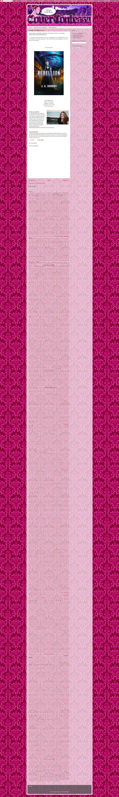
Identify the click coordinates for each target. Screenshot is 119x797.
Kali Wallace (41, 479)
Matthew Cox (65, 565)
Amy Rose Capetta (46, 225)
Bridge (66, 273)
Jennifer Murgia (47, 453)
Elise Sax (40, 346)
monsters (56, 591)
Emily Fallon (44, 354)
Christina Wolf (57, 298)
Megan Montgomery (43, 571)
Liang (33, 532)
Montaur (61, 591)
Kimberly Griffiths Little (44, 502)
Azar (38, 248)
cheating (46, 294)
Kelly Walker (55, 496)
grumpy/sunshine (37, 394)
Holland (37, 416)
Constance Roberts (44, 312)
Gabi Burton (54, 380)
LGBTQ (55, 531)
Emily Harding (55, 354)
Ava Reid (58, 246)
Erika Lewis (57, 363)
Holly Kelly (38, 417)
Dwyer (53, 341)
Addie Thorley (62, 201)
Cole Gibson (35, 309)
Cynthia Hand (64, 319)
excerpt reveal (31, 367)
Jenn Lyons (64, 445)
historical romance (54, 413)
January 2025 (31, 441)
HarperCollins (64, 404)
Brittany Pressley (65, 274)
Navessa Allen (36, 599)
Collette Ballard (38, 311)
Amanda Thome (56, 219)
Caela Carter (34, 281)
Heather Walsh (31, 411)
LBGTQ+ (41, 527)
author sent (39, 246)
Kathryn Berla (31, 489)
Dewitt (51, 334)
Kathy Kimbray (51, 489)
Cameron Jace (41, 282)
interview (66, 425)
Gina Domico (59, 385)
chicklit (46, 295)
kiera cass (61, 500)
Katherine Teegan (64, 488)
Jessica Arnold (50, 456)
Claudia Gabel (45, 307)
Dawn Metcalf (58, 328)
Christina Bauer (59, 296)
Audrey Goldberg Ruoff (46, 243)
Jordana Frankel (50, 466)
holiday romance (31, 416)
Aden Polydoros (35, 202)
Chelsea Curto (51, 294)
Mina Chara (51, 587)
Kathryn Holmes (44, 489)
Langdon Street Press (37, 517)
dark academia (43, 325)
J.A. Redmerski (38, 431)
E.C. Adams (32, 342)
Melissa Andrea (36, 575)
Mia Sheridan (66, 579)
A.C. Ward (41, 197)
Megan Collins (31, 570)
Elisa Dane (35, 346)
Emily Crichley (37, 354)
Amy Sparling (65, 225)
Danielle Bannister (32, 323)
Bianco (66, 259)
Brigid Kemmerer (37, 274)
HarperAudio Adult (56, 404)
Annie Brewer (62, 233)
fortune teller (35, 376)
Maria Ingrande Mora (43, 557)
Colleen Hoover (61, 309)
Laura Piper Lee (66, 519)
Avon (33, 247)
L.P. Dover (35, 514)
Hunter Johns (47, 420)
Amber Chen (59, 220)
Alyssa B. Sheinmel (52, 215)
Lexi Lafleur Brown (44, 531)
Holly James (60, 416)
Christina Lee (51, 298)
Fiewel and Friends (59, 371)
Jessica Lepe (38, 457)
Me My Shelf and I (32, 569)
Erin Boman (62, 363)
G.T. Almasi (48, 380)
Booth (48, 269)
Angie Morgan (53, 229)
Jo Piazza (55, 461)
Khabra (39, 500)
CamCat (35, 282)
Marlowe (60, 561)
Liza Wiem (64, 539)
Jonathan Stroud (53, 465)
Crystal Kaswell (64, 317)
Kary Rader (49, 483)
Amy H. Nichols (52, 224)
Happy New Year (39, 400)
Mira (34, 588)
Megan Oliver (50, 571)
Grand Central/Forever (38, 391)
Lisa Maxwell (62, 536)
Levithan (37, 531)
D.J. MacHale (37, 320)
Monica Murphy (45, 591)
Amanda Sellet (35, 219)
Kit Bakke (46, 505)
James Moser (41, 437)
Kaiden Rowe (59, 478)
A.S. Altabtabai (61, 198)
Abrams (30, 201)
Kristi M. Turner (32, 509)
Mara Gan (56, 554)
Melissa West (52, 578)
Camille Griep (48, 282)
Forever (55, 374)
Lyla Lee (43, 545)
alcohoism (39, 206)
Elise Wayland (45, 346)
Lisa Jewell (49, 536)
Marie (37, 558)
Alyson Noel (45, 215)
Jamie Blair (52, 437)
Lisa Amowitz (53, 535)
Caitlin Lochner (46, 281)
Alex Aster (64, 206)
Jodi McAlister (53, 462)
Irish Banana (46, 427)
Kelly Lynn (39, 496)
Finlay (34, 372)
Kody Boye (42, 506)
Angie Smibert (59, 229)
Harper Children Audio (46, 403)
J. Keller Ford (64, 428)
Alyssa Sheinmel (66, 215)
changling (40, 291)
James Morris (35, 437)
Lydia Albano (65, 544)
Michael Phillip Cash (36, 582)
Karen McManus (50, 482)
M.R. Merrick (43, 549)
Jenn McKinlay (34, 446)
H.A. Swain (39, 395)
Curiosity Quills (35, 319)
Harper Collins (55, 403)
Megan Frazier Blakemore (60, 570)
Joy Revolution (53, 467)
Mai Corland (46, 553)
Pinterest (52, 127)
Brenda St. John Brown (40, 273)
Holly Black (48, 416)
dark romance (66, 325)
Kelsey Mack (32, 497)
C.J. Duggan (37, 278)
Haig (41, 396)
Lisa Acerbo (42, 535)
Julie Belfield (62, 469)
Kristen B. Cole (57, 506)
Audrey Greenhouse (55, 243)
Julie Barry (56, 469)
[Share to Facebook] (41, 140)
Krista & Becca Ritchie (49, 506)
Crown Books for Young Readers (38, 317)
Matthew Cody (58, 565)
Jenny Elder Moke (53, 454)
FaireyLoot (48, 367)
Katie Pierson (54, 492)
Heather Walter (38, 411)
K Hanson (59, 474)
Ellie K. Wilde (36, 351)
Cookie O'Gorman (32, 313)
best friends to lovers (63, 256)
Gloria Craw (66, 387)
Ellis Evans (53, 351)
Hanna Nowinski (56, 396)
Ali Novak (44, 211)
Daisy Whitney (61, 320)
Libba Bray (38, 532)
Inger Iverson (42, 424)
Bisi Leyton (36, 260)
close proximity (63, 308)
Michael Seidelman (52, 582)
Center (54, 290)
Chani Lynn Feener (46, 291)
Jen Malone (43, 445)
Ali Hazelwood (37, 211)
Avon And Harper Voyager (42, 247)
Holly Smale (56, 417)
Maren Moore (50, 556)
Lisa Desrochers (36, 536)
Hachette (30, 396)
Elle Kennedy (45, 350)
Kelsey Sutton (45, 497)
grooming (54, 392)
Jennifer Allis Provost (47, 448)
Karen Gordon (37, 482)
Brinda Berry (52, 274)
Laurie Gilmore (46, 526)
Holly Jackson (54, 416)
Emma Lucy (59, 358)
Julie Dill (58, 470)
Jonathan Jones (31, 465)
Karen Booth (50, 480)
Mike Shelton (32, 587)
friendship (34, 379)
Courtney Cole (43, 315)
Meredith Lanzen (35, 579)
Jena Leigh (58, 445)
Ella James (65, 349)
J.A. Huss (32, 431)
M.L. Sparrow (63, 548)
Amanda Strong (42, 219)
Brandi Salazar (34, 272)
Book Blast (46, 265)
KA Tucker (49, 478)
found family (41, 376)
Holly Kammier (32, 417)
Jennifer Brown (64, 448)
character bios (42, 292)
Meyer (52, 579)
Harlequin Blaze (58, 400)
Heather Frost (31, 408)
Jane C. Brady (54, 439)
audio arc (65, 242)
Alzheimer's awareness (39, 216)
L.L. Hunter (64, 513)
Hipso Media (33, 413)
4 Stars (33, 195)
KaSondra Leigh (63, 483)
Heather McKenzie (58, 409)
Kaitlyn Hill (36, 479)
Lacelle (51, 514)
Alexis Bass (44, 210)
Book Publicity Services (35, 268)
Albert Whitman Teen (32, 206)
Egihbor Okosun (62, 343)
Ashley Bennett (44, 239)
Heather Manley (66, 408)
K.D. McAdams (39, 476)
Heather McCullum (50, 409)
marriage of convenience (37, 562)
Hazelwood (60, 405)
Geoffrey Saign (42, 384)
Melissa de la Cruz (60, 575)
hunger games (41, 420)
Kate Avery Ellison (44, 484)
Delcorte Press (55, 332)
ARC (55, 236)
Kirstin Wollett (35, 505)
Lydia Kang (38, 545)
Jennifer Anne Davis (57, 448)
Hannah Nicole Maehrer (41, 399)
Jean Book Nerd (31, 444)
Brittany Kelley (58, 274)
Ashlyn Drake (58, 241)
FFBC (47, 371)
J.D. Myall (55, 431)
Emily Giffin (50, 354)
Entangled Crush (39, 360)
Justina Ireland (37, 474)
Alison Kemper (35, 214)
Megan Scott (56, 571)
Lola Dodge (46, 541)
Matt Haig (46, 565)
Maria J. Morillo (50, 557)
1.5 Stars (48, 193)
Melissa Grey (44, 576)
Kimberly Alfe (60, 501)
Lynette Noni (65, 545)
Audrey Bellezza (37, 243)
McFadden (44, 567)
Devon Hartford (45, 334)
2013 (37, 194)
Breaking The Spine (56, 272)
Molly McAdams (49, 589)
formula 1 (65, 375)
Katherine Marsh (42, 488)
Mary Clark (66, 562)
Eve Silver (37, 366)
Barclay (49, 252)
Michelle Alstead (50, 583)
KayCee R (54, 493)
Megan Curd (43, 570)
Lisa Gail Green (43, 536)
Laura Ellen (57, 518)
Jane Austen (49, 439)
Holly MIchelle (43, 417)
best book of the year (46, 256)
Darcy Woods (36, 325)
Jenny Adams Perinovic (45, 454)
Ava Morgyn (53, 246)
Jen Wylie (48, 445)
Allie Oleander (63, 214)
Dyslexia (56, 341)
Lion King (37, 535)
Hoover (67, 417)
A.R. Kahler (55, 198)
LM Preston (62, 540)
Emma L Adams (46, 358)
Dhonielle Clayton (56, 334)
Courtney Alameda (36, 315)
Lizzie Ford (45, 540)
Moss (55, 592)
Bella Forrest (50, 255)
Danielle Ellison (39, 323)
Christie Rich (52, 296)
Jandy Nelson (42, 439)
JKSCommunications (49, 461)
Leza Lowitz (51, 531)
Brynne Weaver (35, 277)
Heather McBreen (33, 409)
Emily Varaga (31, 356)
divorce (53, 337)
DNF (57, 337)
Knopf (64, 505)
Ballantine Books (40, 251)
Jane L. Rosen (66, 439)
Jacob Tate (31, 436)
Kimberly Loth (31, 504)
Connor (31, 312)
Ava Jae (47, 246)
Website (31, 127)
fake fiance (36, 368)
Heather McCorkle (41, 409)
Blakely (56, 260)
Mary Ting (65, 563)
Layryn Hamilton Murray (34, 527)
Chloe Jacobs (59, 295)
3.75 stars (67, 194)
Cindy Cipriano (62, 303)
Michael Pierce (44, 582)
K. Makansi (43, 475)
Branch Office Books (54, 270)
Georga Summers (50, 384)
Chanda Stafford (34, 291)
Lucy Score (59, 544)
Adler (44, 202)
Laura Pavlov (60, 519)
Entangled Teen (58, 360)
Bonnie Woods (65, 263)
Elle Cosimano (39, 350)
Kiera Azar (56, 500)
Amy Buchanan (63, 223)
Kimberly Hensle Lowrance (55, 502)
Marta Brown (45, 562)
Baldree (34, 251)
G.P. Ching (48, 379)
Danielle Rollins (62, 323)
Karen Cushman (57, 480)
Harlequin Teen (65, 400)
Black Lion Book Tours (43, 260)
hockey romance (43, 415)
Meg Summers (65, 569)
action (51, 201)
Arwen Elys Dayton (64, 238)
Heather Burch (43, 407)
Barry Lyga (59, 252)
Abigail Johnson (52, 199)
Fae (44, 367)
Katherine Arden (66, 487)
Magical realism (38, 553)
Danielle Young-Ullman (36, 324)
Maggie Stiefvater (52, 552)
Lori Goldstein (41, 543)
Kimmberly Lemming (53, 504)
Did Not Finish (55, 336)
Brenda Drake (65, 272)
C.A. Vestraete (59, 277)
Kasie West (54, 483)
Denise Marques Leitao (51, 333)
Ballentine (50, 251)
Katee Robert (53, 487)
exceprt (58, 366)
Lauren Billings (50, 522)
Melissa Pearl (32, 578)
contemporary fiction (53, 312)
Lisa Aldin (47, 535)
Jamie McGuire (65, 437)
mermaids (47, 579)
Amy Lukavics (31, 225)
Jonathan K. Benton (39, 465)
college (33, 311)
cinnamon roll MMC (50, 304)
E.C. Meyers (38, 342)
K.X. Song (44, 478)
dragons (46, 339)
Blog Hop (64, 260)
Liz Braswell (47, 539)
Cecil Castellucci (31, 290)
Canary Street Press (43, 283)
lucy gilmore (46, 544)
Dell (66, 332)
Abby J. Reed (32, 199)
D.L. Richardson (47, 320)
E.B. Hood (67, 341)
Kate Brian (52, 484)
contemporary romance (63, 312)
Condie (51, 311)
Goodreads (50, 106)
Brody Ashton (51, 276)
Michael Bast (50, 580)
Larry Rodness (55, 517)
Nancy (43, 596)
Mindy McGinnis (64, 587)
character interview (50, 292)
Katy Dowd (38, 493)
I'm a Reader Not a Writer (44, 421)
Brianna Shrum (54, 273)
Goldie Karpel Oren (43, 388)
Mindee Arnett (57, 587)
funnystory (42, 379)
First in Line (39, 372)
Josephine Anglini (63, 466)
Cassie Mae (63, 286)
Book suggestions (49, 268)
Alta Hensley (39, 215)
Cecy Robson (43, 290)
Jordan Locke (34, 466)
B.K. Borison (50, 250)
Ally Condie (34, 215)
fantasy (57, 368)
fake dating (31, 368)
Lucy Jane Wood (52, 544)
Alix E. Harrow (48, 214)
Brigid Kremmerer (45, 274)
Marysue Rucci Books (33, 565)
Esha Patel (47, 364)
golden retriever (35, 388)
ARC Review (64, 236)
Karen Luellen (44, 482)
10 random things (54, 193)
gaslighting (60, 381)
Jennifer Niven (55, 453)
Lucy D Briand (34, 544)
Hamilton (50, 396)
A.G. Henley (47, 197)
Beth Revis (63, 257)
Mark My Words (42, 561)
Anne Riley (48, 233)
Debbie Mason (37, 330)
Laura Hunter (35, 519)
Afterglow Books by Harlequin (48, 203)
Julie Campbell (36, 470)
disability (60, 336)
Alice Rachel (60, 211)
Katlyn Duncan (31, 493)
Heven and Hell (65, 412)
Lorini (53, 543)
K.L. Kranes (61, 476)
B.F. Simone (44, 250)
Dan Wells (37, 321)
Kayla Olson (59, 493)
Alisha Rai (63, 212)
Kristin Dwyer (44, 509)
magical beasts (31, 553)
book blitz (57, 265)
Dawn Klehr (52, 328)
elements (58, 345)
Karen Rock (57, 482)
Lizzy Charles (51, 540)
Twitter (37, 127)
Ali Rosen (49, 211)
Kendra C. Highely (60, 497)
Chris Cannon (39, 296)
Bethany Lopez (40, 259)
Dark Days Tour (50, 325)
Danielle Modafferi (55, 323)
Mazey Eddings (60, 566)
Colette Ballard (47, 309)
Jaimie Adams (56, 436)
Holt (60, 417)
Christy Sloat (38, 303)
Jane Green (60, 439)
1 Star (43, 193)
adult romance (63, 202)
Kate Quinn (48, 487)
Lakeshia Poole (54, 515)
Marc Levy (39, 556)
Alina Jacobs (51, 212)
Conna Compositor (61, 311)
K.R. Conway (37, 478)
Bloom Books (54, 262)
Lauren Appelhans (44, 522)
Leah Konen (52, 527)
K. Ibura (38, 475)
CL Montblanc (62, 304)
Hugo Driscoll (31, 420)
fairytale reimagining (64, 367)
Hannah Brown (39, 398)
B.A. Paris (67, 248)
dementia (30, 333)
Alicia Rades (38, 212)
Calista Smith (52, 281)
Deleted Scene (62, 332)
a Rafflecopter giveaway (34, 137)
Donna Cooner (40, 338)
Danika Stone (44, 324)
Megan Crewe (37, 570)
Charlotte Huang (33, 294)
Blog (34, 127)
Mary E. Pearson (32, 563)
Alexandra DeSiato (64, 207)
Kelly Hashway (32, 496)
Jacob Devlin (65, 435)
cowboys (33, 316)
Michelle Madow (61, 584)
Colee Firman (41, 309)
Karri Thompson (43, 483)
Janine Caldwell (58, 440)
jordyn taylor (56, 466)
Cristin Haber (55, 316)
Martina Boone (59, 562)
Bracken (64, 269)
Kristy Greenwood (41, 510)
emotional (55, 359)
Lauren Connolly (32, 523)
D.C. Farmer (31, 320)
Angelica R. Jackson (45, 229)
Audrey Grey (62, 243)
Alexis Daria (49, 210)
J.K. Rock (43, 432)
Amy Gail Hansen (45, 224)
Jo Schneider (61, 461)
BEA (39, 254)
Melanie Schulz (39, 574)
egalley (55, 343)
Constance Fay (37, 312)
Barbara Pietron (44, 252)
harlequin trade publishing (36, 402)
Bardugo (54, 252)
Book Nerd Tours (56, 266)
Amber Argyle (53, 220)
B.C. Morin (38, 250)
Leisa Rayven (48, 530)
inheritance (60, 424)
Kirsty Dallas (41, 505)
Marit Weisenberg (35, 561)
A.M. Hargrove (43, 198)
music (39, 595)
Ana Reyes (36, 227)
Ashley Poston (37, 241)
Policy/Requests (52, 27)
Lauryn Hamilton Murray (60, 526)
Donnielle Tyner (62, 338)
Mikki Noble (38, 587)
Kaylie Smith (65, 493)
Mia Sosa (31, 580)
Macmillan (65, 549)
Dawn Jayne (46, 328)
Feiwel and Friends (36, 371)
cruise (47, 317)
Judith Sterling (66, 467)
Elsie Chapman (65, 351)
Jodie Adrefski (66, 462)
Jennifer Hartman (45, 450)
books (64, 268)
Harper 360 (63, 402)
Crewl (51, 316)
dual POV (35, 341)
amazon (61, 219)
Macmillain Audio (58, 549)
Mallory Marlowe (50, 554)
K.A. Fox (47, 475)
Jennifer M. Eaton (32, 453)
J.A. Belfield (66, 430)
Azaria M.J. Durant (43, 248)
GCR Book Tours (34, 383)
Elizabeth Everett (40, 347)
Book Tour (55, 268)
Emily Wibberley (43, 356)
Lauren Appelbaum (36, 522)
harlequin (45, 400)
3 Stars (54, 194)
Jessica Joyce (31, 457)
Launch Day (31, 518)
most (58, 592)
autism (43, 246)
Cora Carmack (44, 313)
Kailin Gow (65, 478)
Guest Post (47, 394)
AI (58, 203)
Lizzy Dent (56, 540)
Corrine (55, 313)
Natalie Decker (43, 597)
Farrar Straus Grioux (37, 370)
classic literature (35, 307)
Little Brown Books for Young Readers (36, 539)
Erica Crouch (40, 363)
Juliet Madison (56, 471)
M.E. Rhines (46, 548)
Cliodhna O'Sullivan (56, 308)
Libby (42, 532)
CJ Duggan (57, 304)
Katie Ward (66, 492)
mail (62, 553)
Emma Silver (37, 359)
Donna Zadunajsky (55, 338)
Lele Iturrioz (54, 530)
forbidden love (31, 374)
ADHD (40, 202)
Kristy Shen (48, 510)
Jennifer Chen (38, 449)
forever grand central (63, 374)
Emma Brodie (62, 356)
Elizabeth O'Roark (42, 349)
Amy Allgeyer (39, 223)
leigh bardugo (58, 528)
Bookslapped (38, 269)
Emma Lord (52, 358)
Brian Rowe (48, 273)
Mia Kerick (61, 579)
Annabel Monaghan (45, 232)
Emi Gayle (60, 352)
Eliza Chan (57, 346)
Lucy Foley (40, 544)
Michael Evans (55, 580)
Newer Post (32, 180)
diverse (49, 337)
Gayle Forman (66, 381)
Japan (58, 441)
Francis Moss (61, 376)
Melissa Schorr (39, 578)
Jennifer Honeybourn (53, 450)
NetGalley (31, 600)
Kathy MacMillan (58, 489)
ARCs (41, 238)
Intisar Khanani (34, 427)
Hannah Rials (66, 399)
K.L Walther (51, 476)
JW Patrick (55, 474)
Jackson (51, 435)
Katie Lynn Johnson (65, 491)
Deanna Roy (53, 329)
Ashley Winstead (52, 241)
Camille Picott (54, 282)
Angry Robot (65, 229)
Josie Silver (48, 467)
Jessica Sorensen (44, 458)
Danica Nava (58, 321)
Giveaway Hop (40, 387)
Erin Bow (67, 363)
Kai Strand (54, 478)
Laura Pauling (54, 519)
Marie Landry (42, 558)
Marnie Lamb (65, 561)
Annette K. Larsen (54, 233)
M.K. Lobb (58, 548)
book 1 (39, 265)
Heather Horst (46, 408)
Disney (35, 337)
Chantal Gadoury (54, 291)
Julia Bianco (32, 469)
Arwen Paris (31, 239)
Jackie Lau (38, 435)
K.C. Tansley (34, 476)
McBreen (30, 567)
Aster (37, 242)
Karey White (31, 483)
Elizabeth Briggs (33, 347)
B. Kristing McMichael (60, 248)
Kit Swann (51, 505)
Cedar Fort (49, 290)
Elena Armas (64, 345)
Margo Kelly (36, 557)
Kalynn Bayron (47, 479)
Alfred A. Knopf (55, 210)
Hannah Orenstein (50, 399)
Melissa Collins (52, 575)
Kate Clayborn (57, 484)
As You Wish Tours (37, 239)
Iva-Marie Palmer (40, 428)
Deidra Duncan (60, 330)
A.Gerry (58, 197)
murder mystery (66, 594)
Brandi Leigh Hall (62, 270)
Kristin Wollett (63, 509)
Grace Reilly (59, 390)
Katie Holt (59, 491)
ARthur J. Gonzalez (56, 238)
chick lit (41, 295)
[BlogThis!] (39, 140)
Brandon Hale (41, 272)
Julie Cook (47, 470)
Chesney (63, 294)
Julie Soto (43, 471)
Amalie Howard (53, 216)
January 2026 (38, 441)
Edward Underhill (50, 343)
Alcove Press (44, 206)
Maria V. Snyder (57, 557)
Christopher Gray (56, 300)
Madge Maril (66, 550)
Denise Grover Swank (41, 333)
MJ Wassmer (65, 588)
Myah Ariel (56, 595)
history (60, 413)
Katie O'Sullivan (47, 492)
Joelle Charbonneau (39, 463)
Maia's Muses (52, 553)
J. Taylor (44, 430)
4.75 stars (52, 195)
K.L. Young (32, 478)
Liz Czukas (53, 539)
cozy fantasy (46, 316)
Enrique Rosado (31, 360)
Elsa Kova (58, 351)
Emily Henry (61, 354)
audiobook (31, 243)
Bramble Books (46, 270)
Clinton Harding (48, 308)
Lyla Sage (53, 545)
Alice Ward (66, 211)
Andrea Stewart (40, 228)
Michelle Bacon (64, 583)
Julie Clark (42, 470)
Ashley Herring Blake (65, 239)
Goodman (62, 388)
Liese (61, 532)
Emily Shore (59, 355)
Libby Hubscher (47, 532)
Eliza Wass (62, 346)
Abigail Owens (65, 199)
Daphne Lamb (57, 324)
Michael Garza (62, 580)
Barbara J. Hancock (36, 252)
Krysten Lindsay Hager (33, 511)
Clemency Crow (42, 308)
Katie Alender (31, 491)
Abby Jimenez (39, 199)
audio (59, 242)
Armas (50, 238)
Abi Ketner (46, 199)
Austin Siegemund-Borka (59, 244)
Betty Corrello (61, 259)
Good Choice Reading (55, 388)
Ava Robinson (63, 246)
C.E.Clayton (66, 277)
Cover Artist (58, 315)
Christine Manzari (66, 299)
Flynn (51, 372)
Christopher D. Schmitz (48, 300)
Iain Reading (52, 421)
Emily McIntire (42, 355)
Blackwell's (52, 260)
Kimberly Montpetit (38, 504)
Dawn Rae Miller (31, 329)
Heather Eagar (57, 407)
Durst (43, 341)
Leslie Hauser (66, 530)
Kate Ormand (36, 487)
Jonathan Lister (46, 465)
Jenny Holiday (61, 454)
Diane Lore (41, 336)
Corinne (51, 313)
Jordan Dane (63, 465)
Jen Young (53, 445)
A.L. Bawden (64, 197)
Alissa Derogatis (42, 214)
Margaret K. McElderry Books (59, 556)
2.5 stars (67, 193)
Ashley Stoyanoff (45, 241)
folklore (55, 372)
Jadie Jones (51, 436)
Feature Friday (56, 370)
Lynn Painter (41, 547)
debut (49, 330)
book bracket (63, 265)
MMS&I (36, 589)
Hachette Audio (36, 396)
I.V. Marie (36, 421)
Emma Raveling (65, 358)
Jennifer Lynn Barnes (63, 452)
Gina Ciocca (48, 385)
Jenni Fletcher (56, 446)
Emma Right (31, 359)
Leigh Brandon (65, 528)
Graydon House (47, 391)
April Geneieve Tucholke (34, 236)
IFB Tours (57, 421)
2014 (41, 194)
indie (33, 424)
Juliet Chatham (49, 471)
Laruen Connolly (62, 517)
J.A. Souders (44, 431)
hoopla (63, 417)
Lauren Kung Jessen (64, 523)
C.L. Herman (54, 278)
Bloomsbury (61, 262)
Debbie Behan (31, 330)
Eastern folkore (60, 342)
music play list (44, 595)
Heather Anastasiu (37, 407)
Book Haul (37, 266)
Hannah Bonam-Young (64, 396)
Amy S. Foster (52, 225)
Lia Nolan (64, 531)
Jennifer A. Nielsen (38, 448)
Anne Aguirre (53, 232)
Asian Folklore (31, 242)
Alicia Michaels (31, 212)
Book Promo (66, 266)
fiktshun (66, 371)
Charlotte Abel (57, 292)
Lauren (30, 522)
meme (64, 578)
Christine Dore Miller (64, 298)
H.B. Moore (45, 395)
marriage (30, 562)
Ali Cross (66, 210)
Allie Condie (58, 214)
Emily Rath (48, 355)
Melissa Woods (59, 578)
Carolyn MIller (42, 286)
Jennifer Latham (56, 452)
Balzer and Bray (65, 251)
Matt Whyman (52, 565)
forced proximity (49, 374)
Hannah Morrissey (32, 399)
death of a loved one (64, 329)
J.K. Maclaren (37, 432)
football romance (64, 372)
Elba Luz (35, 345)
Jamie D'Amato (58, 437)
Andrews (57, 228)
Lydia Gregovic (32, 545)
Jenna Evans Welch (42, 446)
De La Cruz (47, 329)
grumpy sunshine (61, 392)
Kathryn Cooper (37, 489)
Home (30, 27)
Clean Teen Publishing (33, 308)
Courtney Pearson (51, 315)
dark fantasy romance (58, 325)
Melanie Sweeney (47, 574)
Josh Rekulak (36, 467)
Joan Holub (32, 462)
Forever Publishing (46, 375)
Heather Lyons (59, 408)
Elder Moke (40, 345)
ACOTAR (47, 201)
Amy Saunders (59, 225)
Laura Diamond (51, 518)
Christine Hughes (58, 299)
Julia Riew (37, 469)
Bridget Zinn (31, 274)
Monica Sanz (51, 591)
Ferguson (43, 371)
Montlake (39, 592)
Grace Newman (52, 390)
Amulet (34, 223)
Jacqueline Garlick (37, 436)
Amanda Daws (61, 216)
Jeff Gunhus (38, 444)
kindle (60, 504)
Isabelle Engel (59, 427)
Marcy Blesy (44, 556)
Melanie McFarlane (32, 574)
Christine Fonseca (33, 299)
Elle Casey (33, 350)
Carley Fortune (53, 285)
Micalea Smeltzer (43, 580)
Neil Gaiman (51, 599)
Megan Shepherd (62, 571)
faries (31, 370)
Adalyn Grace (56, 201)
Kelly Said (49, 496)
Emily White (37, 356)
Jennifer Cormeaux (54, 449)
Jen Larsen (37, 445)
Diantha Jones (47, 336)
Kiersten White (33, 501)
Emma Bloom (56, 356)
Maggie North (45, 552)
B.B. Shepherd (32, 250)
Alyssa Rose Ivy (59, 215)
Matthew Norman (32, 566)
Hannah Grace (52, 398)
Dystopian (61, 341)
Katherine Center (33, 488)
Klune (60, 505)
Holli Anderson (42, 416)
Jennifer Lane (49, 452)
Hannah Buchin (45, 398)
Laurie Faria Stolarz (38, 526)
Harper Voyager (43, 404)
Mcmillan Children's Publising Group (62, 567)
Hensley (54, 412)
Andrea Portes (65, 227)
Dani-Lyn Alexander (51, 321)
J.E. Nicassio (60, 431)
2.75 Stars (33, 194)
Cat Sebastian (39, 287)
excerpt (64, 366)
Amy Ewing (39, 224)
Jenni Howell (63, 446)
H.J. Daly (55, 395)
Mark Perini (49, 561)
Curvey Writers (52, 319)
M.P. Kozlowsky (37, 549)
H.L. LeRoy (60, 395)
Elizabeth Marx (34, 349)
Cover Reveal (65, 315)
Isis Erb (65, 427)
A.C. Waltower (35, 197)
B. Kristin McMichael (51, 248)
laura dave (45, 518)
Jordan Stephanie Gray (42, 466)
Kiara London (50, 500)
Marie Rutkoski (54, 558)
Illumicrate (66, 421)
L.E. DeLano (46, 513)
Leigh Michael (31, 530)
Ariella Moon (45, 238)
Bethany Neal (47, 259)
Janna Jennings (65, 440)
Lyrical (52, 547)
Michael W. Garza (60, 582)
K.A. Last (52, 475)
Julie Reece (37, 471)
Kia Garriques (44, 500)
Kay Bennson (48, 493)
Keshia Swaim (34, 500)
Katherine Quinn (56, 488)
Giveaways (48, 387)
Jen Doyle (66, 444)
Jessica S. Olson (36, 458)
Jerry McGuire (32, 456)
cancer (50, 283)
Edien (37, 343)
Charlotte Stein (40, 294)
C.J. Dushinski (42, 278)
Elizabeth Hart (46, 347)
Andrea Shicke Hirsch (32, 228)
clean (60, 307)
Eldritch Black (46, 345)
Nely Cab (58, 599)
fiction (52, 371)
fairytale (58, 367)
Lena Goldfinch (60, 530)
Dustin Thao (48, 341)
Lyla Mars (47, 545)
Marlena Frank (55, 561)
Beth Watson (35, 259)
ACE (43, 201)
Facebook (41, 127)
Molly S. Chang (61, 589)
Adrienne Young (56, 202)
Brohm (56, 276)
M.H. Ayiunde (52, 548)
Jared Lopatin (63, 441)
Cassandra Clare (56, 286)
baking (65, 250)
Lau (67, 517)
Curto (47, 319)
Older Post (66, 180)
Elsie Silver (36, 352)
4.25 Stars (40, 195)
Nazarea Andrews (44, 599)
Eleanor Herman (53, 345)
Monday (39, 591)
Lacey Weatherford (60, 514)
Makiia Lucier (66, 553)
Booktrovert (44, 269)
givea (30, 387)
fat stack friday (46, 370)
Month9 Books (66, 591)
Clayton (56, 307)
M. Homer (34, 548)
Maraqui (34, 556)
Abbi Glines (67, 198)
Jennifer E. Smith (36, 450)
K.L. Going (56, 476)
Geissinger (42, 383)
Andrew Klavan (52, 228)
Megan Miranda (35, 571)
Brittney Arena (31, 276)
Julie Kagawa (64, 470)
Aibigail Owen (62, 203)
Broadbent (37, 276)
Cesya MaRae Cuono (61, 290)
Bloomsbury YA (40, 263)
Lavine (68, 526)
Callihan (62, 281)
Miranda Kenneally (39, 588)
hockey (37, 415)
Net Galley (64, 599)
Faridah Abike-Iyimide (65, 368)
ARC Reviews (35, 238)
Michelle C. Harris (32, 584)
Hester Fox (59, 412)
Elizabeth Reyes (59, 349)
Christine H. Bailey (51, 299)
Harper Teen (35, 404)
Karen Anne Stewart (43, 480)
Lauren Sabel (31, 526)
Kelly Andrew (60, 495)
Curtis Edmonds (42, 319)
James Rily (47, 437)
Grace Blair (46, 390)
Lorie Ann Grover (48, 543)
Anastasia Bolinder (43, 227)
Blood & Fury (48, 262)
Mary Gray (49, 563)
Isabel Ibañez (53, 427)
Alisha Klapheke (57, 212)
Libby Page (53, 532)
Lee (43, 528)
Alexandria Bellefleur (36, 210)
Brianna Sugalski (61, 273)
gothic (35, 390)
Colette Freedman (54, 309)
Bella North (56, 255)
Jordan (58, 465)
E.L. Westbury (50, 342)
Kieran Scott (66, 500)
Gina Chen (42, 385)
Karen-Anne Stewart (64, 482)
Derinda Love (36, 334)
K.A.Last (64, 475)
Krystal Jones (59, 510)
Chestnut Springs (36, 295)
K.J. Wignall (46, 476)
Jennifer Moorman (39, 453)
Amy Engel (34, 224)
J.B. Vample (50, 431)
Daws (37, 329)
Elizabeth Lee (61, 347)
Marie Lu (48, 558)
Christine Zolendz (33, 300)
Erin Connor (37, 364)
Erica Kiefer (45, 363)
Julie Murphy (31, 471)
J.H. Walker (31, 432)
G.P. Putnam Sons (54, 379)
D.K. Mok (42, 320)
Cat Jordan (34, 287)
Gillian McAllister (31, 385)
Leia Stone (52, 528)
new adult (63, 600)
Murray (35, 595)
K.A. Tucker (58, 475)
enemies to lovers (63, 359)
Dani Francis (43, 321)
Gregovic (31, 392)
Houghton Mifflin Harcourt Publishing (44, 418)
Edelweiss (31, 343)
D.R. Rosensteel (54, 320)
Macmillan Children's (42, 550)
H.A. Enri (34, 395)
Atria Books (52, 242)
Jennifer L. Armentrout (38, 452)
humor (36, 420)
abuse (34, 201)
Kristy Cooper (34, 510)
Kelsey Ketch (66, 496)
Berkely (60, 255)
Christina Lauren (43, 298)
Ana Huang (31, 227)
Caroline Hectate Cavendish (33, 286)
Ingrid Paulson (48, 424)
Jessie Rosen (58, 458)
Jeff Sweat (48, 444)
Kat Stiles (31, 484)
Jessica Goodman (64, 456)
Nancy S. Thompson (64, 596)
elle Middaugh (52, 350)
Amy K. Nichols (59, 224)
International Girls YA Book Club (56, 425)
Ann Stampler (31, 232)
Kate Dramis (63, 484)
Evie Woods (53, 366)
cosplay (66, 313)
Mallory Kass (42, 554)
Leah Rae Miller (59, 527)
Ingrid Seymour (54, 424)
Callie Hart (58, 281)
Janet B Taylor (50, 440)
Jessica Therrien (52, 458)
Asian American (65, 241)
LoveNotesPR (64, 543)
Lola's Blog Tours (53, 541)
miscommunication (47, 588)
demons (34, 333)
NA (34, 596)
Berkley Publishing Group (34, 256)
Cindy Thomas (42, 304)
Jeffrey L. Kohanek (55, 444)
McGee (48, 567)
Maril (59, 558)
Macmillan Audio (32, 550)
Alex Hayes (34, 207)
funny (38, 379)
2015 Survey (45, 194)
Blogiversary (42, 262)
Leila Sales (43, 530)
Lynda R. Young (59, 545)
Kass (68, 483)
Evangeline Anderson (65, 364)
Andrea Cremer (58, 227)
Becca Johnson (31, 255)
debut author (54, 330)
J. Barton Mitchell (53, 428)
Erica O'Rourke (51, 363)
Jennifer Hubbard (61, 450)
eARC (55, 342)
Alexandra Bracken (56, 207)
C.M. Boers (61, 278)
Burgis (41, 277)
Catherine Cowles (52, 287)
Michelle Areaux (58, 583)
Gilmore (37, 385)
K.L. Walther (67, 476)
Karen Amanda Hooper (33, 480)
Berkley (65, 255)
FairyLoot (53, 367)
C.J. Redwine (49, 278)
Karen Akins (65, 479)
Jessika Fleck (65, 458)
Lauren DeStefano (40, 523)
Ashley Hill (32, 241)
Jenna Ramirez (50, 446)
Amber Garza (31, 221)
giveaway (34, 387)
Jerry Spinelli (39, 456)
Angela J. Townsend (37, 229)
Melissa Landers (52, 576)
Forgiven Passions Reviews (57, 375)
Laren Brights (49, 517)
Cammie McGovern (62, 282)
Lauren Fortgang (47, 523)
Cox (41, 316)
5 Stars (59, 195)
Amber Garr (65, 220)
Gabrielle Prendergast (61, 380)
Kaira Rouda (31, 479)
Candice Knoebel (63, 283)
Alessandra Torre (58, 206)
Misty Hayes (60, 588)
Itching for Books (32, 428)
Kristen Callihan (64, 506)
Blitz (60, 260)
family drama (52, 368)
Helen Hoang (63, 411)
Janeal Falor (39, 440)
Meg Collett (48, 569)
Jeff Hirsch (43, 444)
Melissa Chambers (44, 575)
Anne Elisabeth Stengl (61, 232)
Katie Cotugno (42, 491)
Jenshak (67, 454)
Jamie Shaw (31, 439)
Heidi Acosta (44, 411)
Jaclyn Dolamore (58, 435)
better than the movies (54, 259)
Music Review (50, 595)
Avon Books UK (53, 247)
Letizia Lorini (32, 531)
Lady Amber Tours (36, 515)
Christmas (40, 300)
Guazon (42, 394)
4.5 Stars (46, 195)
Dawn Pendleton (65, 328)
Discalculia (65, 336)
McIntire (52, 567)
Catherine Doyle (59, 287)
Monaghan (35, 591)
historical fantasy (40, 413)
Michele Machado (43, 583)
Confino (55, 311)
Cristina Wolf (61, 316)
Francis (56, 376)
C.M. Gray (66, 278)
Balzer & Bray (58, 251)
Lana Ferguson (61, 515)
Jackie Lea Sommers (45, 435)
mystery (65, 595)
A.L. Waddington (36, 198)
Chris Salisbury (46, 296)
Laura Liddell (48, 519)
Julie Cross (52, 470)
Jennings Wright (36, 454)
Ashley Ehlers (58, 239)
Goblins (30, 388)
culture (30, 319)
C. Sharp (49, 277)
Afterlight (55, 203)
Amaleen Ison (46, 216)
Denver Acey (65, 333)
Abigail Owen (58, 199)
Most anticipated (65, 592)
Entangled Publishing (47, 360)
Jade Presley (45, 436)
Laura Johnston (41, 519)
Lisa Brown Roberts (62, 535)
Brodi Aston (42, 276)
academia (39, 201)
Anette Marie (63, 228)
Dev (40, 334)
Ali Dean (30, 211)
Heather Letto (52, 408)
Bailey (61, 250)
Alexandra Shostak (60, 208)
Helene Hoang (41, 412)
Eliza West (67, 346)
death (58, 329)
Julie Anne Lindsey (50, 469)
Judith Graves (60, 467)
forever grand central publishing (35, 375)
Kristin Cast (39, 509)
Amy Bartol (51, 223)
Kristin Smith (57, 509)
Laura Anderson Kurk (38, 518)
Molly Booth (42, 589)
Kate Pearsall (41, 487)
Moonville (44, 592)
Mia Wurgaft (37, 580)
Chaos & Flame (61, 291)
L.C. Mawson (40, 513)
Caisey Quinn (40, 281)
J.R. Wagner (52, 433)
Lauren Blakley (65, 522)
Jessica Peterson (45, 457)
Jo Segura (67, 461)
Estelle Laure (53, 364)
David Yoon (35, 328)
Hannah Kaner (59, 398)
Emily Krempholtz (35, 355)
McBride (34, 567)
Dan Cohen (67, 320)
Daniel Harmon (65, 321)
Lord (37, 543)
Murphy (31, 595)
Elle (29, 350)
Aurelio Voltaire (43, 244)
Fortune (30, 376)
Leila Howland (37, 530)
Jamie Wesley (36, 439)
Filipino (30, 372)
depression (31, 334)
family (47, 368)
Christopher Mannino (64, 300)
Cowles (37, 316)
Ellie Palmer (42, 351)
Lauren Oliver (64, 524)
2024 (50, 194)
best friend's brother (54, 256)
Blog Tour (32, 262)
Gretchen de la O (38, 392)
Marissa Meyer (61, 560)
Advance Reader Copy (33, 203)
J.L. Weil (53, 432)
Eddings (66, 342)
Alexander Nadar (48, 207)
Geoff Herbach (35, 384)
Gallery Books (32, 381)
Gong (48, 388)
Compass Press (46, 311)
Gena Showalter (48, 383)
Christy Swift (44, 303)
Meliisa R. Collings (56, 574)
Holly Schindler (50, 417)
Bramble (39, 270)
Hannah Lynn (65, 398)
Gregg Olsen (59, 391)
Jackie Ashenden (32, 435)
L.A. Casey (34, 513)
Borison (52, 269)
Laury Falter (53, 526)
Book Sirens (42, 268)
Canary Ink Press (35, 283)
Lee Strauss (47, 528)
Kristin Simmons (51, 509)
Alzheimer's (32, 216)
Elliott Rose (48, 351)
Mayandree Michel (52, 566)
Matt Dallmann (40, 565)
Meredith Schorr (42, 579)
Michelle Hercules (40, 584)
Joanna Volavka (46, 462)
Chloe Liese (65, 295)
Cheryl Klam (58, 294)
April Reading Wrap (43, 236)
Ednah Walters (42, 343)
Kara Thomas (59, 479)
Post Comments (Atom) (40, 183)
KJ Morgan (56, 505)
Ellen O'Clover (65, 350)
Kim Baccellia (39, 501)
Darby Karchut (64, 324)
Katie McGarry (33, 492)
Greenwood (53, 391)
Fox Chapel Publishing (49, 376)
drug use (30, 341)
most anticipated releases (37, 594)
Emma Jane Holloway (37, 358)
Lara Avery (44, 517)
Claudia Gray (52, 307)
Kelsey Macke (39, 497)
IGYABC (61, 421)
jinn (42, 461)
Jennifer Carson (32, 449)
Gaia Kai (67, 380)
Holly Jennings (66, 416)
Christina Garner (36, 298)
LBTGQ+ (46, 527)
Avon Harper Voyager (61, 247)
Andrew (46, 228)
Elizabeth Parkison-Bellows (50, 349)
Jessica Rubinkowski (61, 457)
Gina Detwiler (53, 385)
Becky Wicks (44, 255)
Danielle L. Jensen (47, 323)
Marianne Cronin (32, 558)
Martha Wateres (52, 562)
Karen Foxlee (31, 482)
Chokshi (30, 296)
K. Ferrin (34, 475)
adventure (39, 203)
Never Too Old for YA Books (51, 600)
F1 (36, 367)
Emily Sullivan (65, 355)
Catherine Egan (66, 287)
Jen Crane (61, 444)
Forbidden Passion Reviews (40, 374)
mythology (30, 596)
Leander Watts (31, 528)
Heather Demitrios (51, 407)
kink (64, 504)
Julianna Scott (42, 469)
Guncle (63, 394)
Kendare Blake (52, 497)
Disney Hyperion (41, 337)
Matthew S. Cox (39, 566)
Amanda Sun (49, 219)
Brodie (47, 276)
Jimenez (39, 461)
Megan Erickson (50, 570)
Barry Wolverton (65, 252)
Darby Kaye (31, 325)
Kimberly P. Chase (46, 504)
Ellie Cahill (30, 351)
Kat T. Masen (37, 484)
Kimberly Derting (36, 502)
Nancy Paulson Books (55, 596)
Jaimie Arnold (62, 436)
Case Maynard (48, 286)
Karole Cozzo (36, 483)
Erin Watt (42, 364)
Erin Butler (32, 364)
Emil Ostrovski (31, 354)
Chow (34, 296)
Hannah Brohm (32, 398)
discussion (30, 337)
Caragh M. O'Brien (36, 285)
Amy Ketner (66, 224)
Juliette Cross (63, 471)
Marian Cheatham (65, 557)
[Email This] (38, 140)
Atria (47, 242)
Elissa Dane (51, 346)
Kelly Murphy (44, 496)
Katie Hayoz (54, 491)
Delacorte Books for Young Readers (35, 332)
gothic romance (40, 390)
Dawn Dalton (40, 328)
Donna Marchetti (47, 338)
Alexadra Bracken (41, 207)
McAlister (65, 566)
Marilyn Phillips (64, 558)
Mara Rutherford (62, 554)
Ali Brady (61, 210)
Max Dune (45, 566)
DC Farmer (42, 329)
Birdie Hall (30, 260)
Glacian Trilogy (59, 387)
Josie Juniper (42, 467)
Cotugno (30, 315)
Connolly (67, 311)
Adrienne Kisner (49, 202)
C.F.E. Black (31, 278)
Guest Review (57, 394)
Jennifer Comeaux (46, 449)
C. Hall (45, 277)
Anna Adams (37, 232)
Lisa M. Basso (55, 536)
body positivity (52, 263)
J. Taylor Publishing (52, 430)
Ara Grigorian (50, 236)
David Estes (49, 326)
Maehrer (31, 552)
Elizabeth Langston (54, 347)
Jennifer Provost (61, 453)
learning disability (38, 528)
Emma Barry (50, 356)
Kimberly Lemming (64, 502)
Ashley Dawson (51, 239)
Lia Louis (59, 531)
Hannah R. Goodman (59, 399)
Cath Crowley (45, 287)
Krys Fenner (53, 510)
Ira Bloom (40, 427)
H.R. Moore (66, 395)
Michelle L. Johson (53, 584)
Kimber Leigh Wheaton (52, 501)
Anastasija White (50, 227)
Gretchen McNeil (46, 392)
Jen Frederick (31, 445)
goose (31, 390)
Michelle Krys (46, 584)
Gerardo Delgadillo (57, 384)
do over (62, 337)
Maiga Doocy (58, 553)
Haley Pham (45, 396)
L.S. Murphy (40, 514)
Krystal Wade (65, 510)
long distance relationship (62, 541)
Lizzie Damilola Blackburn (37, 540)
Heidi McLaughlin (51, 411)
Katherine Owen (49, 488)
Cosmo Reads (60, 313)
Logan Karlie (35, 541)
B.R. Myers (56, 250)
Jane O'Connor (32, 440)
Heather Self (65, 409)
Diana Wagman (35, 336)
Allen (53, 214)
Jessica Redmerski (52, 457)
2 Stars (61, 193)
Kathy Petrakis (65, 489)
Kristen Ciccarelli (32, 508)
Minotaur (30, 588)
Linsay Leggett (31, 535)
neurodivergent (39, 600)
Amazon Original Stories (37, 220)
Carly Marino (60, 285)
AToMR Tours (41, 242)
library (57, 532)
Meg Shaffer (59, 569)
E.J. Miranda (44, 342)
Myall (61, 595)
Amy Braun (57, 223)
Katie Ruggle (60, 492)
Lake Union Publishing (46, 515)
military (43, 587)
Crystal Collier (58, 317)
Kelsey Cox (60, 496)
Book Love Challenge (47, 266)
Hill (29, 413)
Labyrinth (46, 514)
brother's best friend (62, 276)
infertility (36, 424)
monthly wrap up (33, 592)
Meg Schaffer (53, 569)
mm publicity (31, 589)
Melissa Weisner (46, 578)
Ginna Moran (65, 385)
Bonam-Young (58, 263)
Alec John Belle (51, 206)
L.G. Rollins (52, 513)
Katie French (48, 491)
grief (51, 392)
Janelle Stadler (44, 440)
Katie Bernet (37, 491)
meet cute (43, 569)
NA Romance (38, 596)
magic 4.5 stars (65, 552)
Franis (66, 376)
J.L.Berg (57, 432)
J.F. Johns (66, 431)
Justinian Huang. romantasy (46, 474)
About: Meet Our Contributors (40, 27)
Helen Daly (57, 411)
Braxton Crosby (47, 272)
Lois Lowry (41, 541)
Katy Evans (43, 493)
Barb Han (30, 252)
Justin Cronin (31, 474)
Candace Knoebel (56, 283)
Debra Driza (44, 330)
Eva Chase (58, 364)
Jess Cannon (44, 456)
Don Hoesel (35, 338)
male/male (37, 554)
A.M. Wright (49, 198)
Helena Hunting (35, 412)
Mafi (35, 552)
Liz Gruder (59, 539)
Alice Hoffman (54, 211)
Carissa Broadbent (44, 285)
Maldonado (32, 554)
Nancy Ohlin (48, 596)
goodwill (67, 388)
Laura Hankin (63, 518)
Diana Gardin (63, 334)
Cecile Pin (37, 290)
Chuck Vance (50, 303)
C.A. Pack (54, 277)
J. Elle (59, 428)
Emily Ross (53, 355)
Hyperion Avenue (54, 420)
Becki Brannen (38, 255)
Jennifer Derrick (62, 449)
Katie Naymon (41, 492)
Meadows (38, 569)
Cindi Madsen (56, 303)
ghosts (63, 384)
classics (40, 307)
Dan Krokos (32, 321)
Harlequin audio (51, 400)
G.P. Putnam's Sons (41, 380)
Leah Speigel (65, 527)
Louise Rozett (58, 543)
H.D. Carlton (50, 395)
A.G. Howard (52, 197)
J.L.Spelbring (63, 432)
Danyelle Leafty (51, 324)
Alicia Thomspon (44, 212)
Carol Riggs (65, 285)
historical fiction (47, 413)
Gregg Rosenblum (66, 391)
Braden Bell (34, 270)
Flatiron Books (45, 372)
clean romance (65, 307)
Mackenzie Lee (50, 549)
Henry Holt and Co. (48, 412)
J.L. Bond (48, 432)
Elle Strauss (58, 350)
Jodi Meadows (59, 462)
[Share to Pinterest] (43, 140)
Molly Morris (56, 589)
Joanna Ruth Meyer (39, 462)
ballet (54, 251)
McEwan (39, 567)
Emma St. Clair (43, 359)
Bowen (60, 269)
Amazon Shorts (46, 220)
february (62, 370)
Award (34, 248)
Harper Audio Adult (37, 403)
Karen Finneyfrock (64, 480)
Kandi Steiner (53, 479)
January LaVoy (44, 441)
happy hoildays (32, 400)
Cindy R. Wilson (35, 304)
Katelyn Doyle (59, 487)
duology (39, 341)
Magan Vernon (39, 552)
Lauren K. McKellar (55, 523)
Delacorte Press (46, 332)
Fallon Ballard (42, 368)
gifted (67, 384)
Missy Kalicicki (53, 588)
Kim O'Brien (45, 501)
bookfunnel (60, 268)
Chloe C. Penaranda (52, 295)
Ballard (45, 251)
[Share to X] (40, 140)
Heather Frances (65, 407)
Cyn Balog (58, 319)
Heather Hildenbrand (39, 408)
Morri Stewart (50, 592)
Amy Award (45, 223)
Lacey (55, 514)
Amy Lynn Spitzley (38, 225)
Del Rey (66, 330)
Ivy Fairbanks (46, 428)
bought (56, 269)
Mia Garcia (56, 579)
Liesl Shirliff (66, 532)
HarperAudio (50, 404)
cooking (38, 313)
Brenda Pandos (31, 273)
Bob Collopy (46, 263)
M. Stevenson (40, 548)
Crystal (50, 317)
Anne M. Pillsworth (41, 233)
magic (58, 552)
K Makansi (65, 474)
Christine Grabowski (42, 299)
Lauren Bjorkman (58, 522)
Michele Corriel (35, 583)
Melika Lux (63, 574)
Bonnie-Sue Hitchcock (33, 265)
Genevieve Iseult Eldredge (58, 383)
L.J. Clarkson (58, 513)
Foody (59, 372)
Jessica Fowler (57, 456)
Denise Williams (59, 333)
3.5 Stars (61, 194)
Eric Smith (34, 363)
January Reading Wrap (52, 441)
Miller (46, 587)
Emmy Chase (50, 359)
